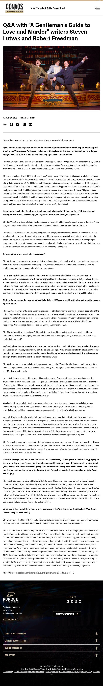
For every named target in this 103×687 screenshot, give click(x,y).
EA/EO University (21, 672)
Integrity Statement (36, 672)
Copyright (24, 669)
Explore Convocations (15, 641)
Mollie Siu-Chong (27, 118)
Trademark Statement (73, 669)
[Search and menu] (97, 8)
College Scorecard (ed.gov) (69, 672)
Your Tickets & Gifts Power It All (48, 8)
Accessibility (8, 672)
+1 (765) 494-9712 (11, 619)
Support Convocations (15, 634)
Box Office (10, 655)
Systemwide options (65, 614)
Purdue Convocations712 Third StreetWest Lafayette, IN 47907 (12, 610)
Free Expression (52, 672)
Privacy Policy (86, 672)
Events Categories (13, 648)
